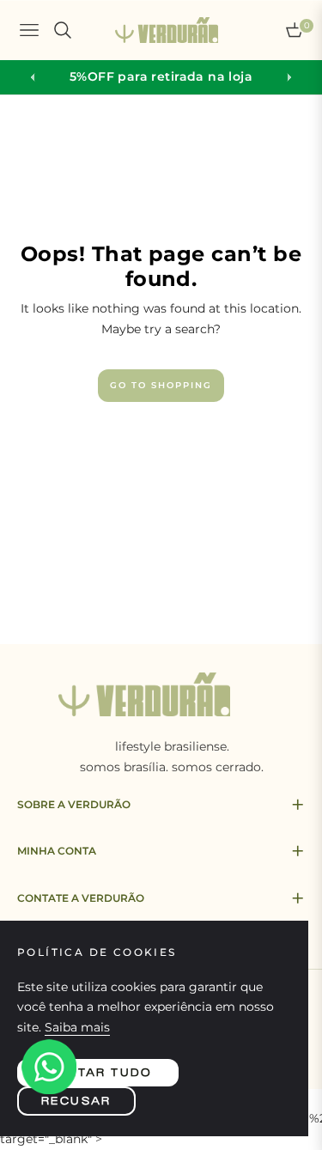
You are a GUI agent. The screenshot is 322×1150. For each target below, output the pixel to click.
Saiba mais (77, 1027)
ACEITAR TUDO (98, 1073)
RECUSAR (76, 1101)
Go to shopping (161, 385)
